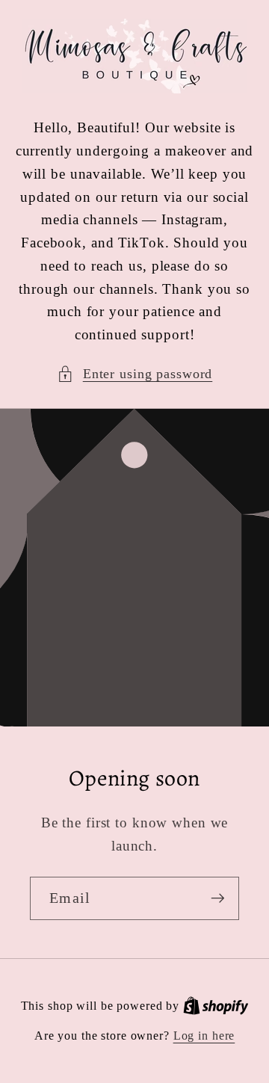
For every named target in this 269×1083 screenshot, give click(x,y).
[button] (135, 374)
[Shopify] (216, 1006)
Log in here (204, 1036)
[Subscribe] (217, 898)
